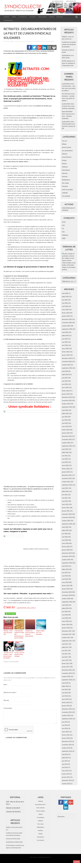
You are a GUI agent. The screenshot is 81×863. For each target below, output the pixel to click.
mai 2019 (65, 576)
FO (63, 228)
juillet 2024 (65, 374)
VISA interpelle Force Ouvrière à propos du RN (68, 126)
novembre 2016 (67, 673)
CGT (63, 225)
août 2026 (65, 293)
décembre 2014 (67, 741)
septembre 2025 (67, 329)
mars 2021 (65, 504)
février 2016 (65, 702)
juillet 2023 (65, 413)
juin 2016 (65, 689)
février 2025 (65, 352)
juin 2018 (65, 611)
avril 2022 (65, 462)
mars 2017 (65, 660)
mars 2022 (65, 465)
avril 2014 (65, 767)
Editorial (7, 16)
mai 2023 (65, 420)
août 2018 (65, 605)
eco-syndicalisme (67, 150)
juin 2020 (65, 533)
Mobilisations (42, 16)
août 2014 (65, 754)
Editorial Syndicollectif (13, 808)
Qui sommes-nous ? (40, 804)
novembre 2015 (67, 712)
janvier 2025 (66, 355)
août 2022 (65, 449)
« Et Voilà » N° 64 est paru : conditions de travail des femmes (8, 655)
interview (64, 173)
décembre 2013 (67, 780)
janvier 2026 (66, 316)
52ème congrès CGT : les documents (40, 632)
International (8, 20)
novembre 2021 (67, 478)
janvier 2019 (66, 589)
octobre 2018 (66, 598)
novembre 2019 (67, 556)
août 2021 (65, 488)
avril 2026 (65, 306)
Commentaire (8, 708)
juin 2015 (65, 722)
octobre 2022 (66, 442)
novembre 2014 (67, 744)
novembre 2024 (67, 361)
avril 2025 (65, 345)
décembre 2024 (67, 358)
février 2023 (65, 429)
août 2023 (65, 410)
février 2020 (65, 546)
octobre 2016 (66, 676)
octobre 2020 (66, 520)
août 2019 (65, 566)
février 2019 (65, 585)
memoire (64, 176)
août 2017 (65, 644)
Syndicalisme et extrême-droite (14, 842)
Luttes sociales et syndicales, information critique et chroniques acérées (69, 266)
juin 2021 (65, 494)
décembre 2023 (67, 397)
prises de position (27, 41)
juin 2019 (65, 572)
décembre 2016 (67, 670)
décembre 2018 (67, 592)
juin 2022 (65, 455)
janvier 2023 (66, 433)
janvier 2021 (66, 511)
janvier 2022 (66, 472)
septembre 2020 (67, 524)
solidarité (65, 193)
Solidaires (65, 235)
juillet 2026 (65, 296)
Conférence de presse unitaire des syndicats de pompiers (69, 44)
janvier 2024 (66, 394)
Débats (14, 16)
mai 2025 (65, 342)
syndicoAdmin (50, 41)
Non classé (65, 183)
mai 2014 (65, 764)
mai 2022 (65, 459)
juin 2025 (65, 339)
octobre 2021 (66, 481)
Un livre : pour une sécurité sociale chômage (19, 654)
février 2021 (65, 507)
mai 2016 (65, 692)
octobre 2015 (66, 715)
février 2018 (65, 624)
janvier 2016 (66, 705)
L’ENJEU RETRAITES (13, 812)
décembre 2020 (67, 514)
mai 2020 (65, 537)
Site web (6, 700)
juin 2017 (65, 650)
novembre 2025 (67, 322)
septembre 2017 (67, 641)
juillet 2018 (65, 608)
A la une (64, 141)
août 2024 (65, 371)
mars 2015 (65, 731)
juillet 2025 (65, 335)
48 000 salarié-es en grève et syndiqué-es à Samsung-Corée (68, 63)
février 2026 (65, 313)
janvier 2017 (66, 666)
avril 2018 (65, 618)
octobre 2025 (66, 326)
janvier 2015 (66, 738)
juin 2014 (65, 761)
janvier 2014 (66, 777)
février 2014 (65, 774)
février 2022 (65, 468)
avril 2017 (65, 657)
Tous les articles (40, 811)
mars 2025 (65, 348)
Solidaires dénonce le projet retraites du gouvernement (30, 633)
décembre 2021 (67, 475)
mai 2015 (65, 725)
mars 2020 (65, 543)
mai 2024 (65, 381)
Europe (64, 160)
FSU (63, 232)
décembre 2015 (67, 709)
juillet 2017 (65, 647)
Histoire (51, 16)
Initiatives (32, 16)
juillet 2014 (65, 757)
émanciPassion (66, 157)
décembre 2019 (67, 553)
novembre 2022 (67, 439)
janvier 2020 (66, 550)
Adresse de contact (10, 692)
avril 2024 (65, 384)
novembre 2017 (67, 634)
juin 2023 (65, 416)
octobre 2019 (66, 559)
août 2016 (65, 683)
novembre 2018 (67, 595)
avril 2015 (65, 728)
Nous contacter (40, 807)
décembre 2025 (67, 319)
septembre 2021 (67, 485)
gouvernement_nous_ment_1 (26, 608)
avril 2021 (65, 501)
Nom (5, 684)
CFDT (64, 222)
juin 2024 (65, 378)
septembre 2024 (67, 368)
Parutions (60, 16)
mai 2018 (65, 615)
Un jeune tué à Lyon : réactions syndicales (68, 116)
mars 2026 (65, 309)
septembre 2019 (67, 563)
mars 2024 (65, 387)
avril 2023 (65, 423)
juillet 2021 (65, 491)
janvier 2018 (66, 628)
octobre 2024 (66, 365)
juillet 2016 (65, 686)
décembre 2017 (67, 631)
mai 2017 (65, 654)
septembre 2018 (67, 602)
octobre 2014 (66, 748)
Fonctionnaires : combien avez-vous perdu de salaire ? (69, 88)
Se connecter (40, 840)
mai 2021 (65, 498)
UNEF (64, 238)
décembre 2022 (67, 436)
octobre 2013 (66, 783)
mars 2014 (65, 770)
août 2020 (65, 527)
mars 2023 (65, 426)
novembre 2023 (67, 400)
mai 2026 (65, 303)
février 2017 (65, 663)
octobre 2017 (66, 637)
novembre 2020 (67, 517)
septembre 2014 (67, 751)
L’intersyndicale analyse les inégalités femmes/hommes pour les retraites (19, 634)
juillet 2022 (65, 452)
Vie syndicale (22, 16)
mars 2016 (65, 699)
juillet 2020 (65, 530)
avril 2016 (65, 696)
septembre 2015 (67, 718)
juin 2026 (65, 300)
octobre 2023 (66, 403)
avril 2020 (65, 540)
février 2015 (65, 735)
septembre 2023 (67, 407)
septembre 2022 (67, 446)
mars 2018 (65, 621)
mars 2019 (65, 582)
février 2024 (65, 391)
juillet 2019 (65, 569)
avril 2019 (65, 579)
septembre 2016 (67, 679)
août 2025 (65, 332)
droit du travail (66, 147)
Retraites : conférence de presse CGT (8, 632)
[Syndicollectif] (40, 8)
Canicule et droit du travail (13, 838)
